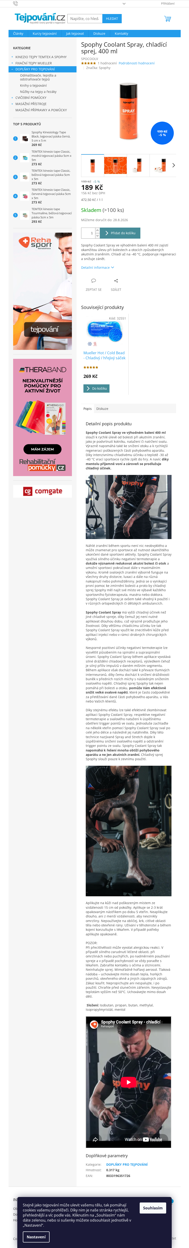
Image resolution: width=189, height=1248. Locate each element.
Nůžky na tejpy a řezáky (38, 91)
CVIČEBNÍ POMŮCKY (30, 97)
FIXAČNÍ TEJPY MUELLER (33, 63)
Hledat (112, 18)
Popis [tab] (87, 408)
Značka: (98, 68)
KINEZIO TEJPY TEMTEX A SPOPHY (41, 57)
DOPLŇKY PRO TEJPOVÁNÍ (35, 69)
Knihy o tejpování (33, 85)
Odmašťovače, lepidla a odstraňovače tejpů (38, 77)
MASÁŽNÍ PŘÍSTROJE (31, 104)
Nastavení (36, 1236)
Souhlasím (153, 1208)
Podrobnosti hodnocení (137, 63)
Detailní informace (95, 267)
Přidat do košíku (123, 233)
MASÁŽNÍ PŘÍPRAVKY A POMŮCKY (41, 110)
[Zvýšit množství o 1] (97, 230)
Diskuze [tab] (102, 408)
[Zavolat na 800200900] (20, 3)
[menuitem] (18, 33)
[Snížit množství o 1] (97, 235)
